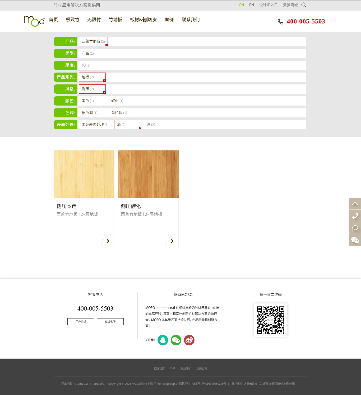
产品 (88, 53)
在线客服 (110, 321)
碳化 (117, 101)
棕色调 (90, 113)
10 (86, 65)
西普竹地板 (93, 41)
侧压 (88, 89)
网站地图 (66, 384)
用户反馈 (81, 321)
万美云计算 (250, 384)
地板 (88, 77)
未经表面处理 (95, 124)
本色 (88, 101)
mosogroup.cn (169, 384)
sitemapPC (97, 384)
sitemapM (81, 384)
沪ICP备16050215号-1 (215, 384)
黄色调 (119, 113)
